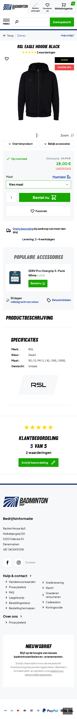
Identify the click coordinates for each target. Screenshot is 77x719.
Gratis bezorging (23, 228)
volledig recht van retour (24, 301)
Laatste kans (63, 168)
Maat (9, 177)
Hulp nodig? (67, 35)
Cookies (30, 562)
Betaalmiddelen (61, 300)
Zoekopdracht (62, 22)
